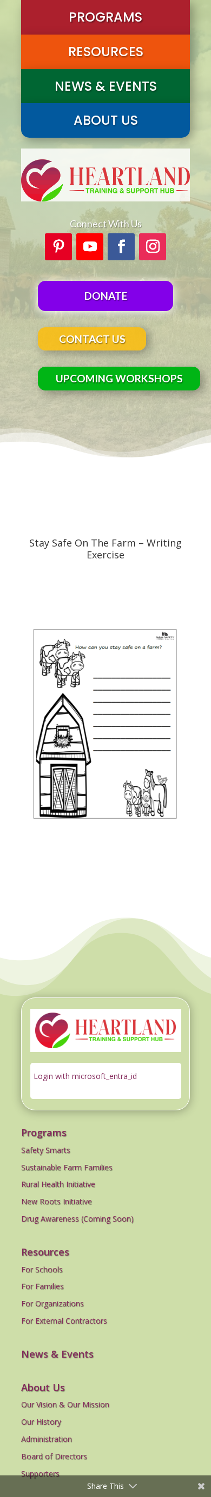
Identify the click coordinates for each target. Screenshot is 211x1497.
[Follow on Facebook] (121, 246)
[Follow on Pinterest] (58, 246)
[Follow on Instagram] (152, 246)
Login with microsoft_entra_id (85, 1076)
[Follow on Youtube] (89, 246)
